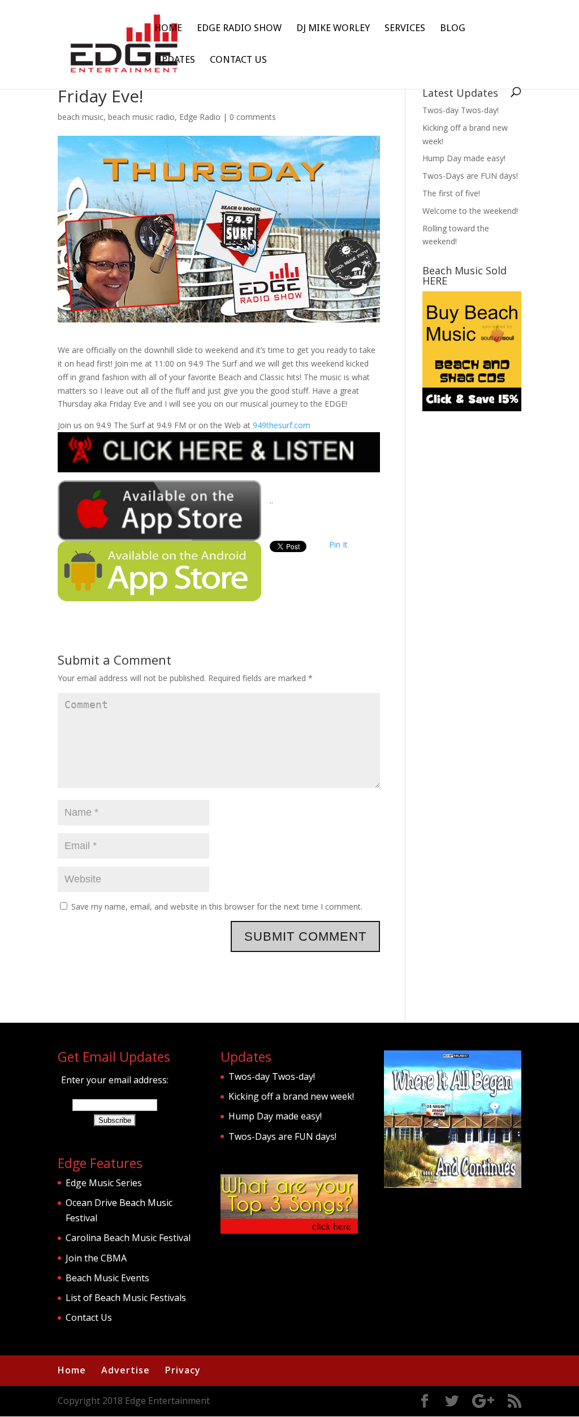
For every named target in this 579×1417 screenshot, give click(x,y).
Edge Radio (200, 116)
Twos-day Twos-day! (460, 110)
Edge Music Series (104, 1183)
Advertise (125, 1370)
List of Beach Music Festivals (126, 1297)
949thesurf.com (281, 425)
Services (404, 28)
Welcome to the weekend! (470, 210)
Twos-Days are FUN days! (470, 175)
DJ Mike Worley (333, 28)
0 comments (253, 116)
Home (168, 28)
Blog (452, 28)
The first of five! (451, 193)
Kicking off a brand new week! (291, 1096)
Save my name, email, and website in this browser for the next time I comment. (216, 906)
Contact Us (238, 60)
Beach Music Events (107, 1278)
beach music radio (141, 116)
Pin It (338, 544)
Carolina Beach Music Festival (128, 1237)
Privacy (183, 1370)
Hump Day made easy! (463, 158)
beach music (80, 116)
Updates (174, 60)
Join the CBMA (96, 1258)
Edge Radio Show (239, 28)
